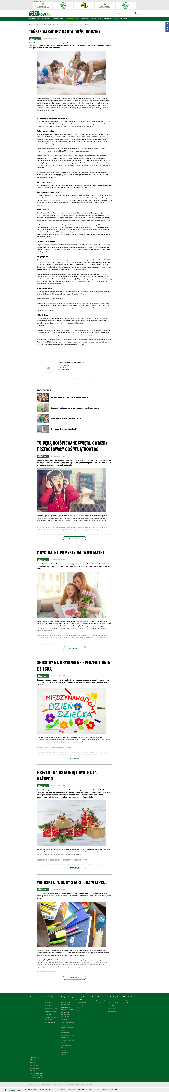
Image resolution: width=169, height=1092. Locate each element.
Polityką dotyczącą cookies (64, 1089)
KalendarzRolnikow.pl (35, 24)
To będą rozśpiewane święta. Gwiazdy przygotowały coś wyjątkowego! (72, 446)
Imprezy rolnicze (33, 1003)
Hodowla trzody (49, 1005)
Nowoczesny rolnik (50, 1011)
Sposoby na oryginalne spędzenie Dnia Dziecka (73, 665)
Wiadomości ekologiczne (67, 1022)
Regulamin (54, 1084)
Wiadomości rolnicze (35, 997)
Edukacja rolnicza (50, 1022)
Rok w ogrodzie (112, 1011)
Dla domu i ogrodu (113, 997)
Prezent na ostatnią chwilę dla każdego (67, 775)
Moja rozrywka (80, 1008)
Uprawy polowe (49, 1000)
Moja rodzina (63, 24)
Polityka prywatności (34, 1084)
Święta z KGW (111, 1005)
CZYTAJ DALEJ (74, 538)
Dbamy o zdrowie (127, 1000)
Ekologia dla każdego (67, 997)
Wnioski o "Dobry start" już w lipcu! (72, 882)
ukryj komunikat (14, 1090)
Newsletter (62, 1084)
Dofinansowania (65, 1019)
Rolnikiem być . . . (50, 997)
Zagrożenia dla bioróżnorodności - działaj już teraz (66, 1014)
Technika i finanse (97, 997)
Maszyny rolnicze (96, 1005)
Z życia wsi (48, 1014)
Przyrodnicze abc (81, 1002)
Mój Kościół (33, 1062)
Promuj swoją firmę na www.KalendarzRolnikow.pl (79, 1084)
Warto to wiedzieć (97, 1003)
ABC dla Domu (111, 1008)
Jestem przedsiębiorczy (98, 1000)
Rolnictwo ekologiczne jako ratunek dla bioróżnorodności (67, 1002)
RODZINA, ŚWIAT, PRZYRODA (50, 24)
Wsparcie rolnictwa (34, 1000)
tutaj (93, 378)
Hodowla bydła (49, 1003)
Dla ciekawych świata (82, 1005)
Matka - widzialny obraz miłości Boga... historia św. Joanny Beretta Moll (36, 1075)
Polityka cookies (46, 1084)
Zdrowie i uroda (127, 997)
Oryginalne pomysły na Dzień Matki (70, 552)
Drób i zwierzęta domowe (52, 1008)
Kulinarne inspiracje (113, 1003)
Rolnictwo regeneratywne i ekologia (65, 1052)
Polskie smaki (111, 1000)
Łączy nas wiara (34, 1065)
